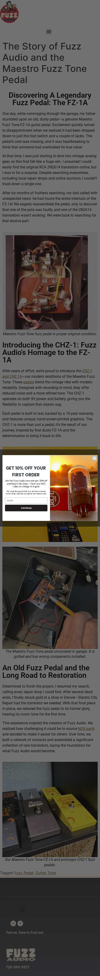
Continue (26, 507)
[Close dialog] (94, 458)
